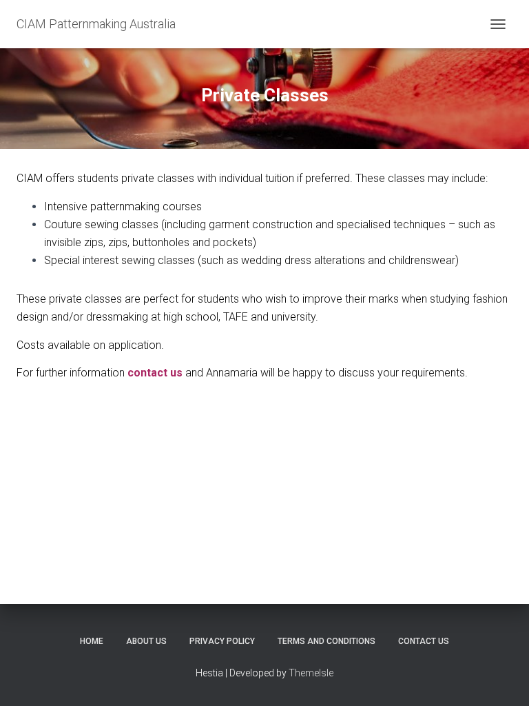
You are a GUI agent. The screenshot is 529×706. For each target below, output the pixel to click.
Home (91, 641)
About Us (146, 641)
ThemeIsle (311, 672)
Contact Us (423, 641)
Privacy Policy (222, 641)
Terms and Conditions (326, 641)
